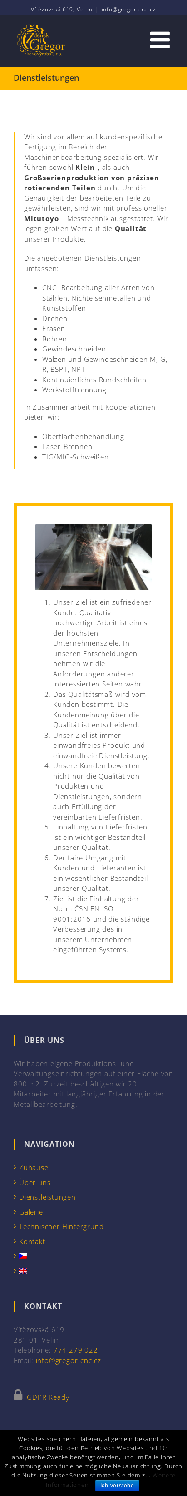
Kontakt (32, 1241)
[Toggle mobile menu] (161, 39)
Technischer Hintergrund (61, 1226)
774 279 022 (76, 1349)
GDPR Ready (47, 1397)
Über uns (34, 1182)
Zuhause (34, 1167)
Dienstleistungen (47, 1196)
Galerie (31, 1211)
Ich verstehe (117, 1485)
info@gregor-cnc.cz (129, 9)
